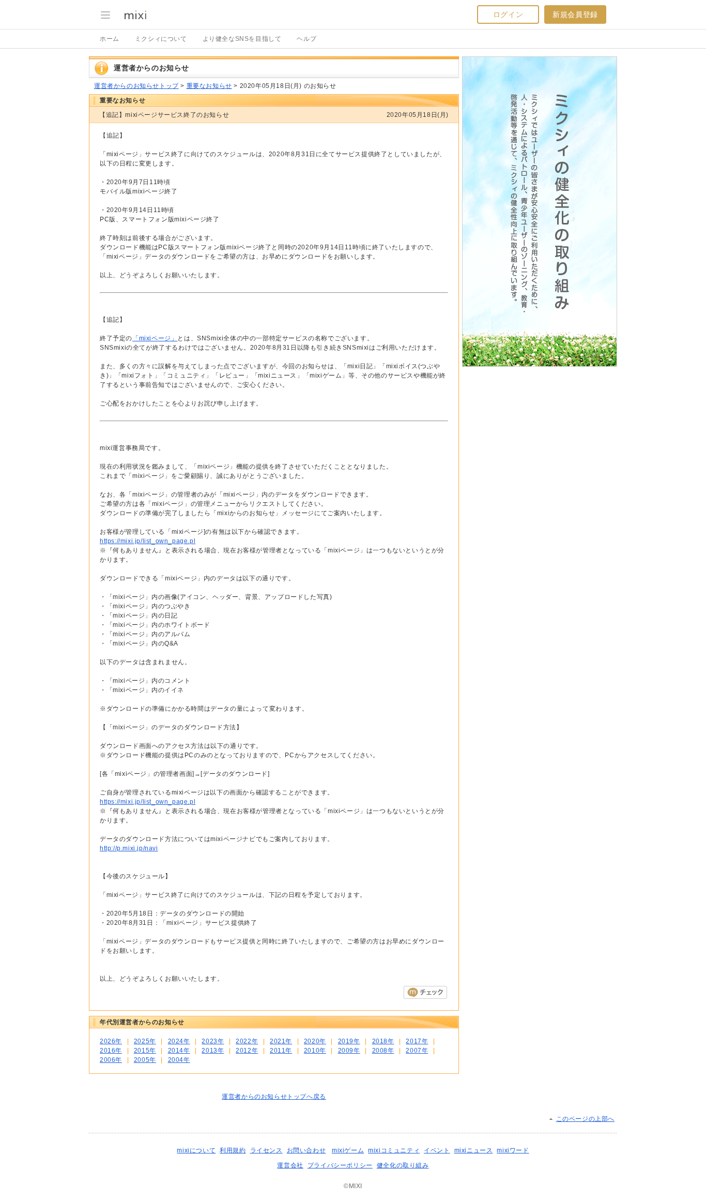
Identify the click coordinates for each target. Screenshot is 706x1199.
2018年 (383, 1041)
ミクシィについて (161, 38)
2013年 (213, 1050)
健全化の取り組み (403, 1165)
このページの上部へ (585, 1118)
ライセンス (266, 1150)
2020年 (315, 1041)
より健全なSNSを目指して (242, 38)
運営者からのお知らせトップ (136, 85)
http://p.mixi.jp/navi (129, 848)
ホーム (109, 38)
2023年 (213, 1041)
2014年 (179, 1050)
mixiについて (196, 1150)
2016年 (111, 1050)
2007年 (417, 1050)
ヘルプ (306, 38)
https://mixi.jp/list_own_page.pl (147, 541)
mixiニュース (473, 1150)
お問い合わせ (306, 1150)
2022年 (247, 1041)
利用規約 (232, 1150)
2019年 (349, 1041)
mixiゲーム (348, 1150)
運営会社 (290, 1165)
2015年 (145, 1050)
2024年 (179, 1041)
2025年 (145, 1041)
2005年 (145, 1059)
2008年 (383, 1050)
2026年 (111, 1041)
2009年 (349, 1050)
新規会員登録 (575, 14)
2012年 (247, 1050)
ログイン (508, 14)
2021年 (281, 1041)
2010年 (315, 1050)
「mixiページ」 (154, 338)
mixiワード (513, 1150)
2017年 (417, 1041)
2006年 (111, 1059)
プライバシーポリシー (340, 1165)
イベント (437, 1150)
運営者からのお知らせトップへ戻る (274, 1096)
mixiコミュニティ (394, 1150)
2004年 (179, 1059)
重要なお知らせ (209, 85)
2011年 (281, 1050)
